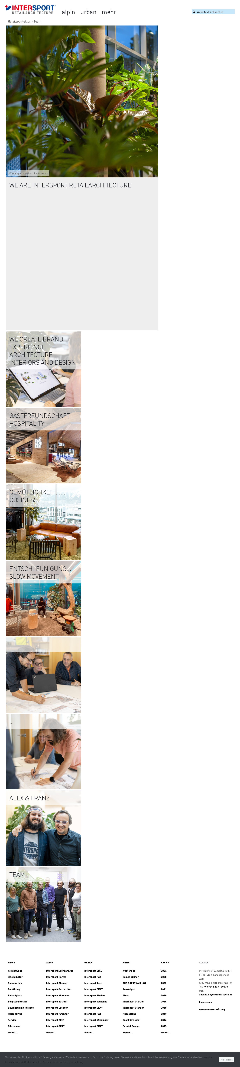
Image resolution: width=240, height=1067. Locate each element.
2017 (164, 1013)
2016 (164, 1020)
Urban (88, 11)
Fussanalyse (15, 1013)
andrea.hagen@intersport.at (215, 994)
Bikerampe (14, 1026)
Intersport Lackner (57, 1007)
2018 (164, 1007)
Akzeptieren (227, 1059)
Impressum (205, 1002)
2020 (164, 995)
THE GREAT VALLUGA (134, 983)
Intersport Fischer (94, 995)
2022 (164, 983)
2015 (164, 1026)
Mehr (109, 11)
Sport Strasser (131, 1020)
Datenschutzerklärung (212, 1009)
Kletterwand (15, 970)
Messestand (129, 1013)
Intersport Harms (56, 977)
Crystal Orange (131, 1026)
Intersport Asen (93, 983)
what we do (129, 970)
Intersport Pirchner (57, 1013)
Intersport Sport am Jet (59, 970)
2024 (164, 970)
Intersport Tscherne (95, 1001)
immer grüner (131, 977)
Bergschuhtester (17, 1001)
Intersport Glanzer (57, 983)
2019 (164, 1001)
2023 (164, 977)
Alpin (68, 11)
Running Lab (15, 983)
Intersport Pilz (92, 977)
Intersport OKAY (55, 1026)
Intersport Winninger (96, 1020)
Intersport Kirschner (58, 995)
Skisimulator (15, 977)
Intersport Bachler (57, 1001)
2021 (164, 989)
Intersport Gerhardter (59, 989)
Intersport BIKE (55, 1020)
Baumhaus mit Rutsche (21, 1007)
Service (12, 1020)
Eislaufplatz (15, 995)
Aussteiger (129, 989)
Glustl (126, 995)
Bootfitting (14, 989)
